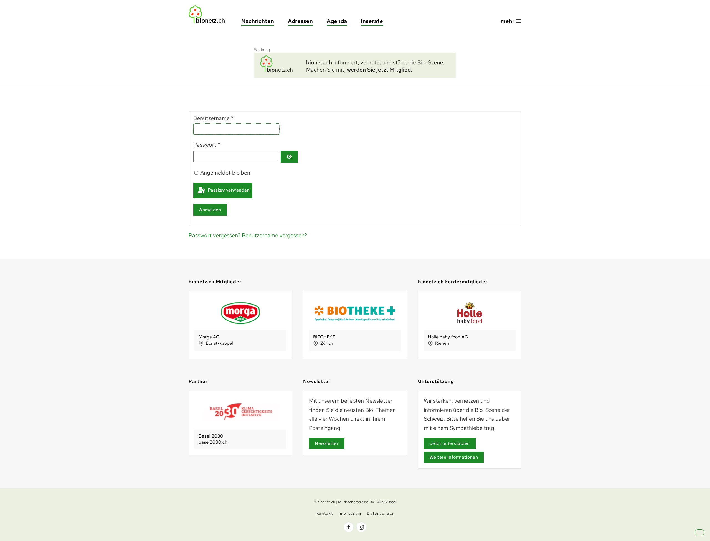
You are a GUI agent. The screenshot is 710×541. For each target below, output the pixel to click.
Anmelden (210, 210)
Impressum (350, 513)
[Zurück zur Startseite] (209, 14)
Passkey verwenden (228, 190)
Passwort (206, 144)
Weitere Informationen (454, 457)
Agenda (337, 21)
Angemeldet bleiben (225, 172)
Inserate (372, 21)
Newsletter (326, 443)
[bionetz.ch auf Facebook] (349, 527)
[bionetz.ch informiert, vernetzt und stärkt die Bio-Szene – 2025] (355, 64)
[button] (511, 21)
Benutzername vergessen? (274, 235)
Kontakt (324, 513)
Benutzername (213, 118)
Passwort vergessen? (215, 235)
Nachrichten (257, 21)
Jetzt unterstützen (450, 443)
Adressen (300, 21)
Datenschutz (380, 513)
